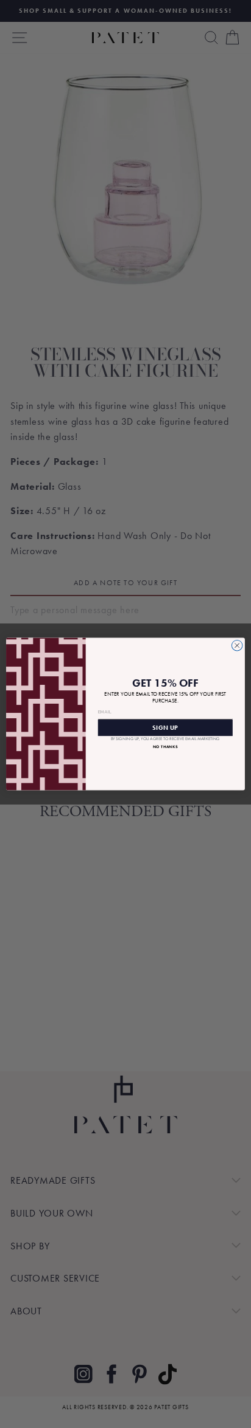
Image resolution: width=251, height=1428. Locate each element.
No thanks (165, 746)
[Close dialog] (237, 645)
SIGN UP (165, 728)
